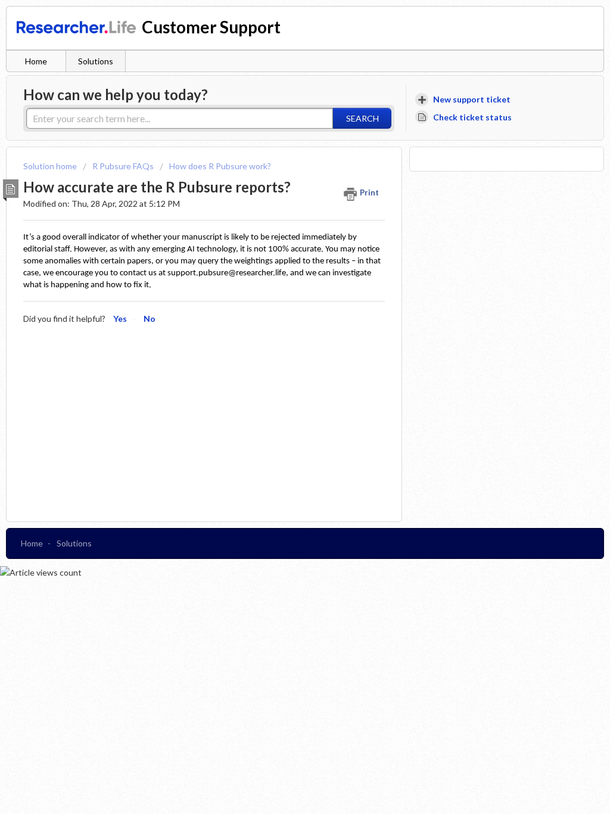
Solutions (95, 61)
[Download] (282, 253)
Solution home (51, 166)
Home (36, 61)
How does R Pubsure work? (220, 166)
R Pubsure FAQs (123, 166)
